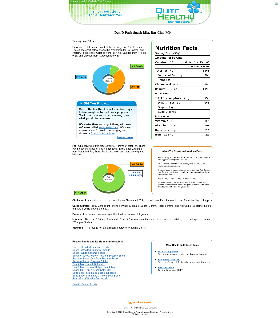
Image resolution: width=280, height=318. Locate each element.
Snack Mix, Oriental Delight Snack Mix (93, 267)
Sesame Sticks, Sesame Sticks (90, 261)
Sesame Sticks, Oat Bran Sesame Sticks (95, 258)
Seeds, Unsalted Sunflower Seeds (91, 250)
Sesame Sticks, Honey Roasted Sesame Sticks (99, 255)
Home (125, 308)
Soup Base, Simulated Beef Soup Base (94, 272)
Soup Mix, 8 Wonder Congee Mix (90, 278)
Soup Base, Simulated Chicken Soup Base (96, 275)
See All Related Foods (84, 284)
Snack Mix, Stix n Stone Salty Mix (91, 270)
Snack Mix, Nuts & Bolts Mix (88, 264)
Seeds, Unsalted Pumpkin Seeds (90, 247)
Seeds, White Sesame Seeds (88, 252)
